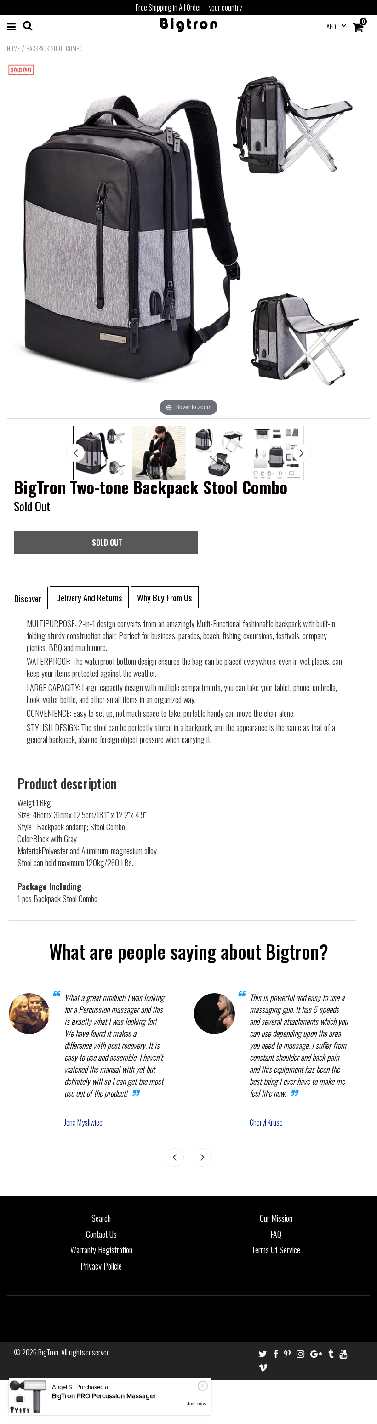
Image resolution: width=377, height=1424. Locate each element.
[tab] (28, 597)
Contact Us (101, 1234)
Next (301, 453)
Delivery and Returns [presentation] (89, 597)
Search (101, 1218)
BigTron (48, 1352)
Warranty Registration (101, 1250)
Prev (75, 453)
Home (13, 48)
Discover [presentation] (27, 598)
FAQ (275, 1234)
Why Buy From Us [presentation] (164, 597)
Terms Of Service (275, 1250)
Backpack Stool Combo (54, 48)
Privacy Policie (101, 1266)
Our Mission (276, 1218)
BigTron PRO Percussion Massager (104, 1396)
